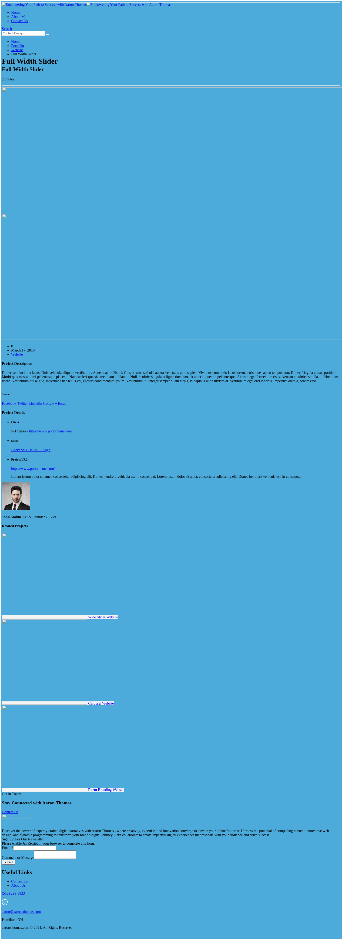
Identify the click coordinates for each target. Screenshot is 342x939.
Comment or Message (18, 857)
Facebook (9, 403)
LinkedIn (35, 403)
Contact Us (19, 21)
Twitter (22, 403)
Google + (50, 403)
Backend (17, 450)
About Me (18, 17)
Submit (8, 862)
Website (17, 354)
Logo (46, 450)
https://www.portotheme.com (50, 431)
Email (62, 403)
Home (15, 12)
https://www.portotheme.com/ (33, 469)
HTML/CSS (33, 450)
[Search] (48, 34)
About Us (18, 885)
